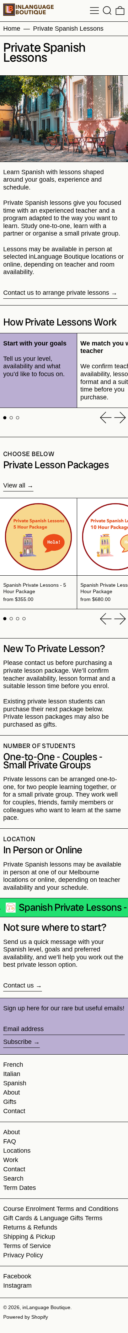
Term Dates (19, 1187)
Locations (17, 1150)
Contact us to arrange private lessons (56, 292)
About (11, 1092)
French (13, 1064)
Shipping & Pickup (29, 1236)
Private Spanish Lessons (68, 28)
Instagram (17, 1285)
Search (13, 1178)
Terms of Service (27, 1245)
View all (14, 485)
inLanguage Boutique (46, 1307)
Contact (14, 1111)
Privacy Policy (23, 1255)
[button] (107, 10)
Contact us (18, 985)
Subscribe (17, 1041)
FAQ (9, 1141)
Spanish (14, 1083)
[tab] (4, 417)
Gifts (9, 1101)
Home (11, 28)
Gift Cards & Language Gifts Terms (52, 1218)
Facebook (17, 1276)
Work (10, 1159)
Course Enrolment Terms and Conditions (60, 1208)
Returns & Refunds (30, 1227)
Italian (11, 1073)
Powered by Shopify (25, 1317)
